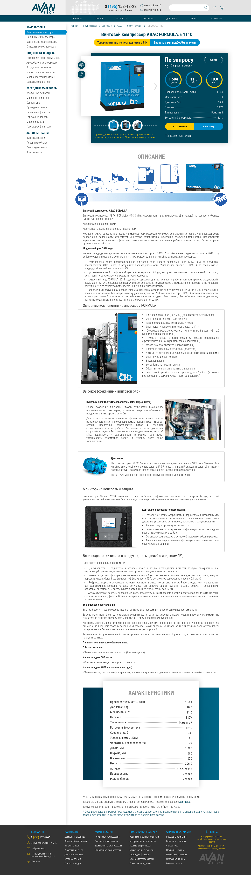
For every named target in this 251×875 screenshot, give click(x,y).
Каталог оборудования (76, 841)
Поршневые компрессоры (40, 37)
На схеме (35, 861)
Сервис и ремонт (73, 859)
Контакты (216, 18)
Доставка (171, 18)
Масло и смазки (35, 121)
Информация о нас (74, 850)
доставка (184, 801)
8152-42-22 (121, 6)
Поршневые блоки (36, 142)
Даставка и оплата (74, 854)
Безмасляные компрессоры (41, 41)
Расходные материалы (41, 88)
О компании (147, 18)
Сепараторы (33, 102)
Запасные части (37, 133)
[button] (114, 125)
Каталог (98, 18)
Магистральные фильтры (40, 72)
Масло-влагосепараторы (40, 77)
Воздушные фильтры (38, 93)
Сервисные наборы (37, 117)
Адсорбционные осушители (41, 62)
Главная (77, 18)
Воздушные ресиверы (38, 67)
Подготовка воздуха (40, 53)
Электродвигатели (36, 147)
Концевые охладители (38, 81)
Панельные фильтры (38, 112)
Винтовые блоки (35, 137)
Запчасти (121, 18)
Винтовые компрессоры (39, 32)
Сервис (194, 18)
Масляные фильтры (37, 97)
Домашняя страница (75, 836)
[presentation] (155, 85)
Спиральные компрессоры (41, 46)
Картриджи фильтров (38, 126)
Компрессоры (35, 27)
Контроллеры (34, 152)
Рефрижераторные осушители (43, 57)
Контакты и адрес (73, 863)
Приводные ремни (36, 107)
